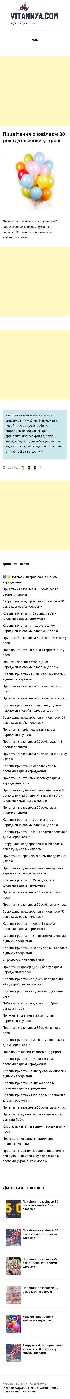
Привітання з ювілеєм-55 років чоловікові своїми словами (40, 1263)
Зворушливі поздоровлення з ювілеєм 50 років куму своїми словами (43, 1349)
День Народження (16, 1388)
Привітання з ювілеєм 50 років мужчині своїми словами (40, 1205)
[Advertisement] (35, 91)
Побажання (12, 1391)
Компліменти (49, 1388)
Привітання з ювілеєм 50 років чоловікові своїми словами (40, 1234)
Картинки (28, 1391)
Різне (34, 1388)
